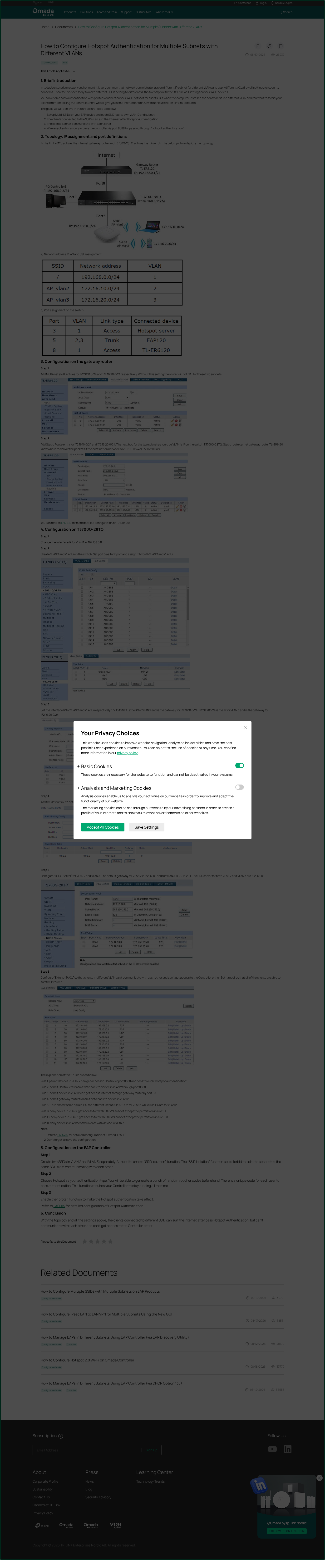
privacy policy (127, 752)
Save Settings (147, 827)
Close (245, 727)
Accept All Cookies (103, 827)
